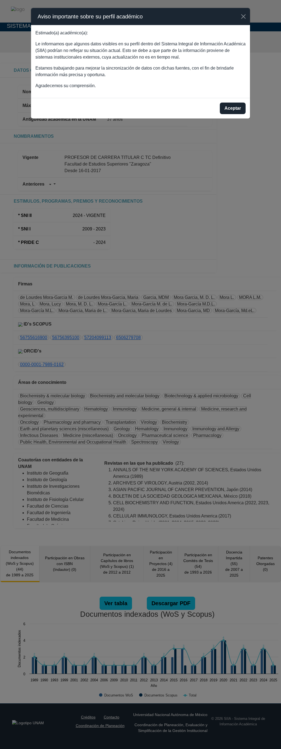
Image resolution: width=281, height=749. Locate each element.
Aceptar (232, 108)
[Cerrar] (243, 16)
